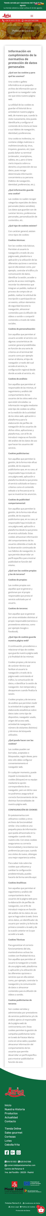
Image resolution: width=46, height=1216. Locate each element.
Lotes (8, 1140)
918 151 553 (11, 1161)
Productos (11, 1113)
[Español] (42, 3)
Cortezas (10, 1136)
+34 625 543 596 (30, 20)
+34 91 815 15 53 (12, 20)
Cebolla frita (12, 1144)
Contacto (10, 1121)
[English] (36, 3)
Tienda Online (13, 1128)
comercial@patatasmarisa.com (21, 1165)
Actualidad (11, 1117)
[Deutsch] (39, 3)
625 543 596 (25, 1161)
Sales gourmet (13, 1132)
